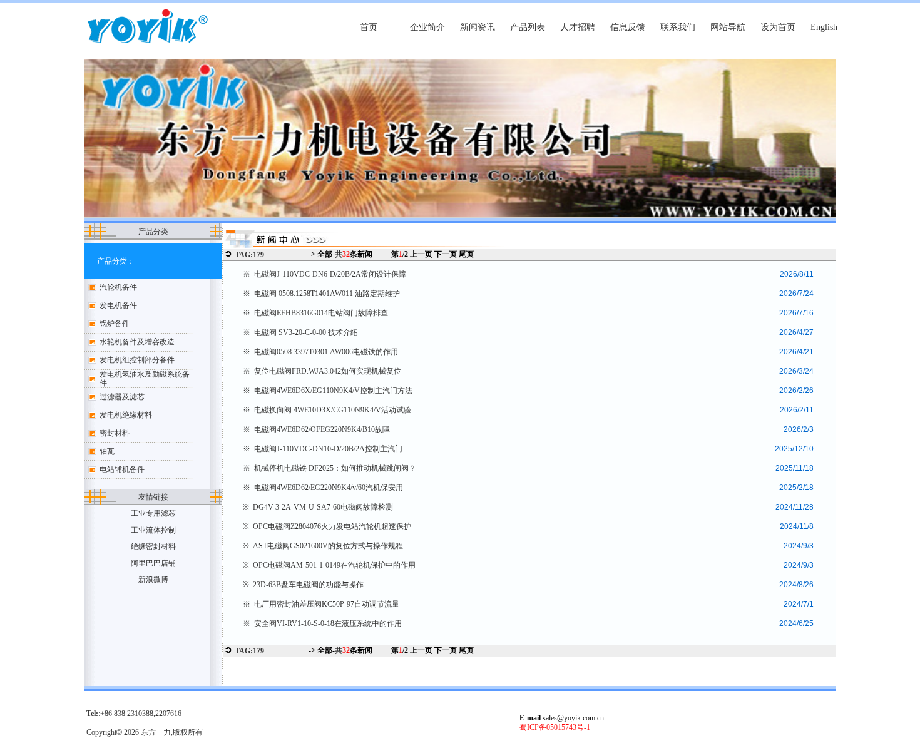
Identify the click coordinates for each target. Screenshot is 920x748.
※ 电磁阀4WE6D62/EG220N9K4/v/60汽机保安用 (323, 487)
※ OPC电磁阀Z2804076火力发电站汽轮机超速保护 (327, 526)
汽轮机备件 (118, 287)
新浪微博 (153, 579)
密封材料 (115, 433)
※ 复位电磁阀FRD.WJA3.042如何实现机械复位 (322, 371)
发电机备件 (118, 305)
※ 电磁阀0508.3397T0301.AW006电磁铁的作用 (320, 351)
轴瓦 (107, 451)
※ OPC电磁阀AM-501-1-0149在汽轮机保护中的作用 (329, 565)
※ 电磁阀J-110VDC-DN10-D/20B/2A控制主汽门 (322, 448)
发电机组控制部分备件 (137, 360)
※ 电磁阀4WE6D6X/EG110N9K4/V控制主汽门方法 (327, 390)
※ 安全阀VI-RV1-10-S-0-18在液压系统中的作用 (322, 623)
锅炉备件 (115, 323)
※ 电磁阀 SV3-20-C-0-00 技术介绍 (300, 332)
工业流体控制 (153, 530)
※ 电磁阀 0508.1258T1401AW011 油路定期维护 (321, 293)
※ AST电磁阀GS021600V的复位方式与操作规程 (323, 545)
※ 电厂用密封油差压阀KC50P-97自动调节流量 (321, 604)
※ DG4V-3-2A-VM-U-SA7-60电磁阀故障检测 (318, 507)
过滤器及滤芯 (122, 396)
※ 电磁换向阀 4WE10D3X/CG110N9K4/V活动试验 (327, 410)
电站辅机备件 (122, 469)
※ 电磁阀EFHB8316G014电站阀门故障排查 (315, 313)
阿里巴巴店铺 (153, 563)
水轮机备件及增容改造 (137, 341)
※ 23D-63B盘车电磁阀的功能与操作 (303, 584)
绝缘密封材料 (153, 546)
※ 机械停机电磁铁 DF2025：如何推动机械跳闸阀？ (329, 468)
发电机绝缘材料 (126, 415)
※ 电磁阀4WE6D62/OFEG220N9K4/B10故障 (316, 429)
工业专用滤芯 (153, 513)
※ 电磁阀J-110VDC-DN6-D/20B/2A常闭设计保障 (324, 274)
